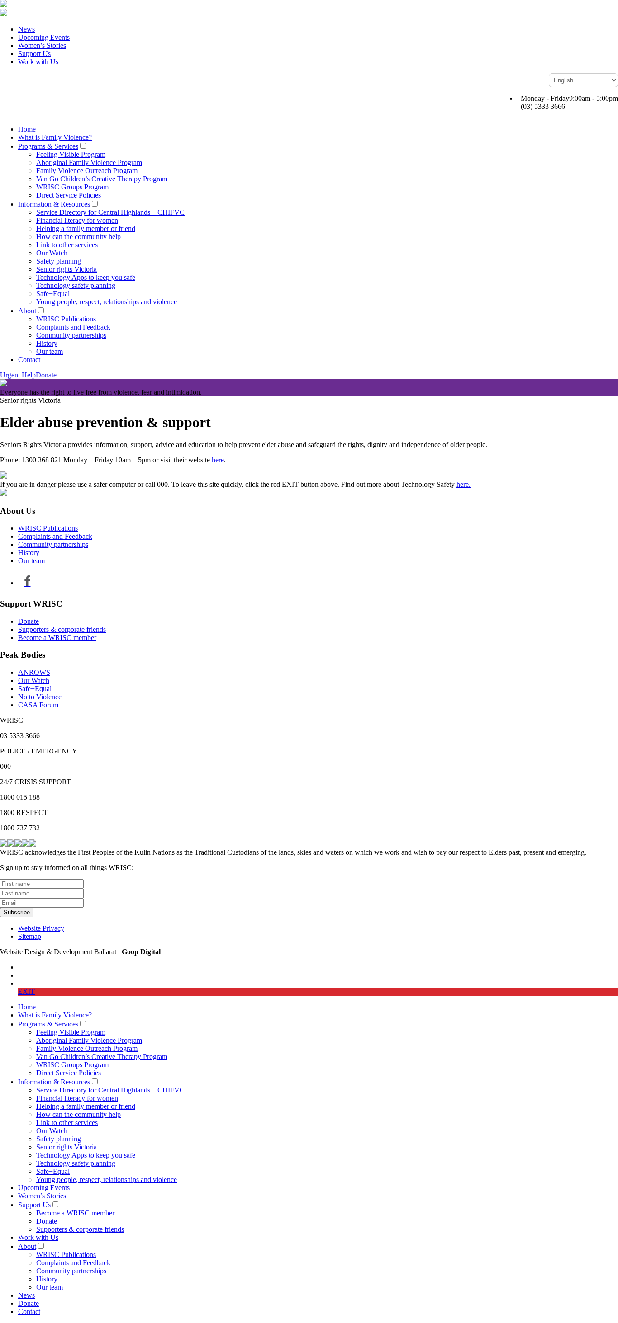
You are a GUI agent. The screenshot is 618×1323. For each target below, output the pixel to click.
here (218, 460)
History (46, 343)
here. (463, 484)
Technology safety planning (75, 285)
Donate (46, 375)
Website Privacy (41, 928)
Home (27, 129)
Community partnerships (71, 335)
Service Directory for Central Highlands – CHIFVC (110, 212)
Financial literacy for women (77, 220)
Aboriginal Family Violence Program (89, 162)
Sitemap (29, 936)
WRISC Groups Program (72, 187)
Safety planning (58, 261)
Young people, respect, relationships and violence (106, 302)
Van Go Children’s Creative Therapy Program (101, 179)
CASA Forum (38, 705)
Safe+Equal (53, 293)
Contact (29, 359)
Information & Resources (54, 204)
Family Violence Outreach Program (87, 170)
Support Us (34, 53)
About (27, 311)
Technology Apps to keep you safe (85, 277)
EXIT (26, 991)
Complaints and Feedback (73, 327)
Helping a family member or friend (85, 228)
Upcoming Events (44, 37)
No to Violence (40, 697)
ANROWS (34, 672)
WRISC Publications (66, 319)
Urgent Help (18, 375)
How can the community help (78, 236)
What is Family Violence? (55, 137)
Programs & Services (48, 146)
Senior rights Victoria (66, 269)
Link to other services (67, 245)
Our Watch (51, 253)
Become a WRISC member (57, 637)
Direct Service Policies (68, 195)
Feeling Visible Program (70, 154)
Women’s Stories (42, 45)
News (26, 29)
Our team (49, 351)
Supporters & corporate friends (62, 629)
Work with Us (38, 62)
